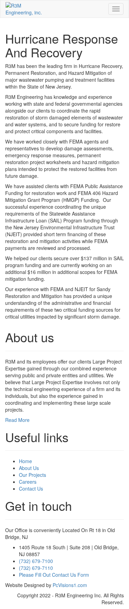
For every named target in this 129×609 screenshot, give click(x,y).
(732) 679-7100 (36, 561)
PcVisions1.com (70, 585)
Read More (17, 419)
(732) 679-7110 (36, 567)
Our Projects (32, 474)
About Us (29, 467)
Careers (27, 481)
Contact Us (31, 488)
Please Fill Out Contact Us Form (54, 574)
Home (25, 461)
